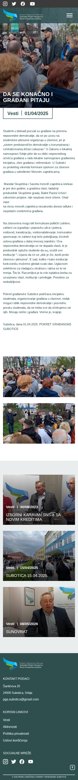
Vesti (6, 720)
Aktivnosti (10, 726)
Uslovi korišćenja (15, 740)
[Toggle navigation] (69, 16)
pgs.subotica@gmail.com (21, 699)
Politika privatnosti (16, 733)
